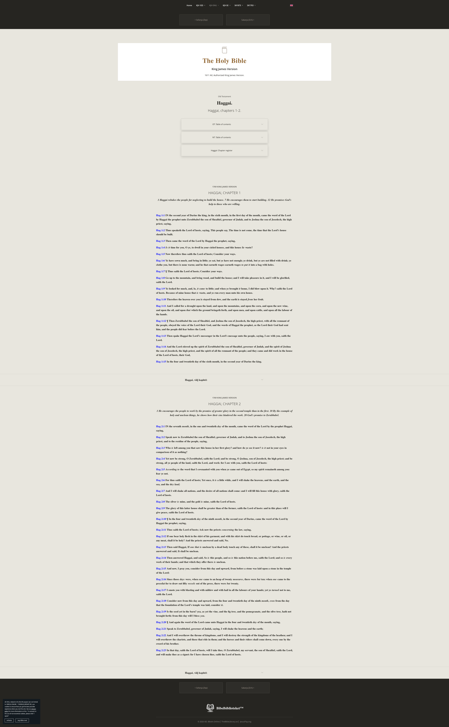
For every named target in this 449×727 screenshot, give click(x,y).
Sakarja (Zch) (247, 20)
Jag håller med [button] (22, 720)
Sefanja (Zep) (202, 20)
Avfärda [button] (9, 720)
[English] (291, 5)
